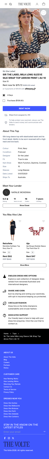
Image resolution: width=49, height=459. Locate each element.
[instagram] (9, 438)
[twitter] (13, 438)
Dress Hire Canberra (11, 417)
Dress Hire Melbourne (12, 406)
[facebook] (5, 438)
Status (6, 368)
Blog (5, 360)
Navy (25, 148)
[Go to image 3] (14, 240)
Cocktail (42, 163)
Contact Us (8, 387)
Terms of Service (10, 390)
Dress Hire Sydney (10, 403)
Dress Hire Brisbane (11, 408)
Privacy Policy (9, 392)
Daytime (34, 163)
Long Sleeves (23, 170)
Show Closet (24, 205)
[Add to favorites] (20, 221)
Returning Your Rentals (12, 384)
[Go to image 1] (11, 240)
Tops (14, 334)
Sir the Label (9, 71)
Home (6, 334)
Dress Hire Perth (10, 411)
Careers (6, 362)
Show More (24, 265)
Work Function (24, 163)
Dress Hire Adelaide (11, 414)
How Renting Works (11, 379)
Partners (7, 365)
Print (20, 148)
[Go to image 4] (38, 240)
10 (19, 166)
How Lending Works (11, 381)
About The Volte (10, 357)
